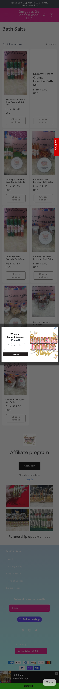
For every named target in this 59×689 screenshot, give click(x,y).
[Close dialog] (55, 328)
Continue (15, 354)
